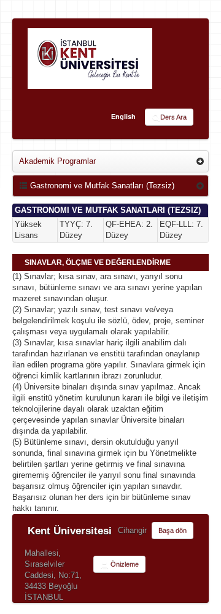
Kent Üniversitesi (70, 531)
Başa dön (172, 530)
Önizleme (124, 564)
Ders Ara (173, 117)
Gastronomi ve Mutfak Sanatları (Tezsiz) (101, 185)
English (123, 116)
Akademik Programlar (57, 161)
